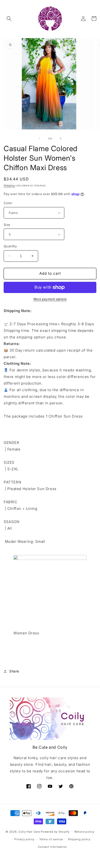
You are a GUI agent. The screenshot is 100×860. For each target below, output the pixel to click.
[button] (9, 18)
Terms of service (51, 839)
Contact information (52, 847)
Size (7, 225)
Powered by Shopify (55, 831)
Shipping (9, 185)
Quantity (10, 246)
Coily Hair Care (29, 831)
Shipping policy (79, 839)
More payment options (50, 299)
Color (8, 203)
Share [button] (14, 671)
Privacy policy (24, 839)
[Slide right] (60, 138)
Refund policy (84, 831)
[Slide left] (39, 138)
